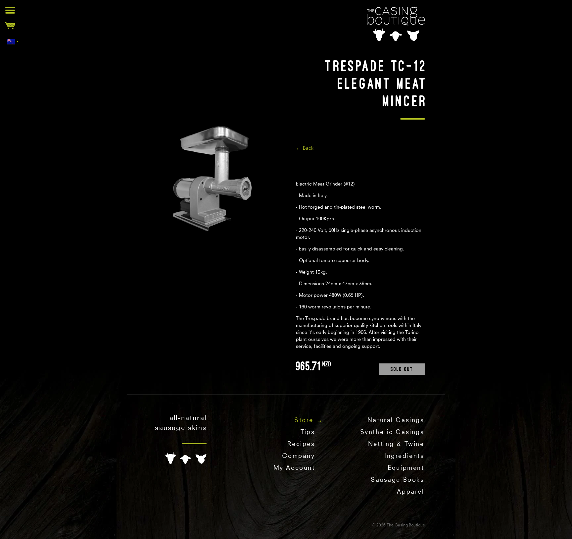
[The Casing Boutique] (396, 24)
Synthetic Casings (392, 432)
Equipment (406, 468)
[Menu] (10, 10)
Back (308, 148)
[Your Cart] (10, 25)
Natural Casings (395, 420)
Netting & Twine (396, 444)
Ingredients (404, 456)
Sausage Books (397, 480)
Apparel (410, 492)
